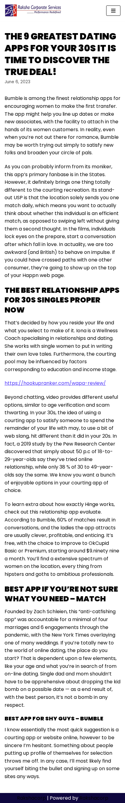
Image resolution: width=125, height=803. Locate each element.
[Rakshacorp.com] (33, 10)
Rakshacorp (31, 797)
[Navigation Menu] (113, 10)
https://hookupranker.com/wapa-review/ (55, 383)
